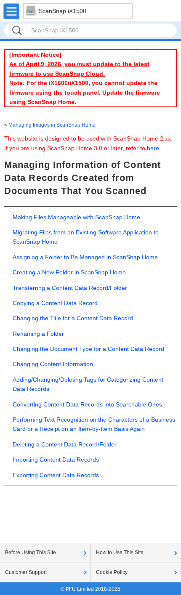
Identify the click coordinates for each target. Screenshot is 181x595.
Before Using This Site (30, 552)
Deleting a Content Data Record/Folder (65, 444)
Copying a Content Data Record (55, 303)
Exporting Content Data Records (56, 475)
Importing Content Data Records (56, 459)
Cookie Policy (112, 572)
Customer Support (26, 572)
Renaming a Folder (38, 333)
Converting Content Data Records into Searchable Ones (87, 404)
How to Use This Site (120, 552)
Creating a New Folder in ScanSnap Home (69, 272)
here (153, 148)
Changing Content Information (53, 364)
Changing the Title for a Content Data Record (73, 318)
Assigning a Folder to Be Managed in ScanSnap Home (85, 257)
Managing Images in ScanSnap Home (52, 125)
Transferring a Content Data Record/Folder (70, 287)
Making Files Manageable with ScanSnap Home (76, 217)
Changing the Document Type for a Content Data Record (88, 348)
